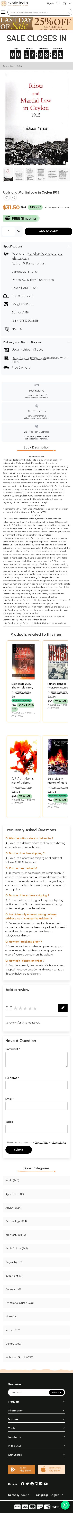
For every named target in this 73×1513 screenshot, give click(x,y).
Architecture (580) (15, 1234)
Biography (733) (14, 1262)
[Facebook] (22, 1484)
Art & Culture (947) (16, 1248)
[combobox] (35, 12)
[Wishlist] (58, 3)
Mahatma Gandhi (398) (19, 1357)
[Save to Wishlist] (7, 198)
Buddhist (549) (13, 1275)
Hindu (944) (12, 1180)
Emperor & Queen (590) (19, 1302)
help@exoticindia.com (18, 935)
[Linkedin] (40, 1484)
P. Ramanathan (34, 263)
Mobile (9, 1121)
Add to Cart (48, 231)
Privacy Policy (59, 1142)
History (19, 66)
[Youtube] (46, 1484)
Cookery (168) (13, 1289)
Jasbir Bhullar (23, 787)
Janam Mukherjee (61, 692)
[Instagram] (36, 1484)
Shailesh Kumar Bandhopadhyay (58, 788)
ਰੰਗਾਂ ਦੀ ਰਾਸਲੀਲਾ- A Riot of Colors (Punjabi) (23, 782)
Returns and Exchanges (29, 357)
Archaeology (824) (16, 1221)
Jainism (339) (12, 1330)
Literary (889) (13, 1343)
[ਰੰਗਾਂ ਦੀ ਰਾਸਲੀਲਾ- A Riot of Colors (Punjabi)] (23, 773)
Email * (9, 1098)
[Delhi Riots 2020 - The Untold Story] (23, 678)
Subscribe (56, 1392)
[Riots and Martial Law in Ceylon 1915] (8, 175)
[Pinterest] (32, 1484)
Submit (18, 1149)
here (34, 950)
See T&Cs (43, 397)
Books (12, 66)
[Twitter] (27, 1484)
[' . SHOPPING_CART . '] (64, 3)
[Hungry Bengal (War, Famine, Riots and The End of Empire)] (59, 678)
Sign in (50, 3)
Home (5, 66)
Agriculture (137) (14, 1194)
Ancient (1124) (13, 1207)
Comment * (12, 1049)
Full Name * (12, 1077)
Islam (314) (11, 1316)
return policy (12, 889)
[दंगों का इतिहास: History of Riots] (59, 773)
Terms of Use (41, 1142)
